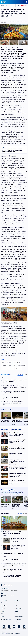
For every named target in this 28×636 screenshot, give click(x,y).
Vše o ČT (3, 622)
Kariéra (16, 614)
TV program (4, 600)
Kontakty (17, 622)
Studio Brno (17, 605)
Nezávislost (18, 368)
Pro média (17, 600)
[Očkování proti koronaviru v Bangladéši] (14, 314)
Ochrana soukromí (9, 633)
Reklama (17, 603)
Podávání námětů (19, 616)
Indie (14, 365)
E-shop (2, 616)
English (2, 633)
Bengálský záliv (21, 365)
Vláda (9, 365)
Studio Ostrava (18, 608)
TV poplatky (4, 605)
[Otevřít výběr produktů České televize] (26, 2)
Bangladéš (9, 362)
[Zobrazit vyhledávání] (23, 2)
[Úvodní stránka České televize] (7, 585)
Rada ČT (16, 611)
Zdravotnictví (17, 362)
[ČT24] (3, 2)
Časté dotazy (18, 619)
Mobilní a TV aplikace (6, 619)
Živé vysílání (4, 603)
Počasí (2, 614)
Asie (12, 368)
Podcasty (3, 611)
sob (1, 18)
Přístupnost (17, 633)
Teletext (3, 608)
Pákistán (4, 365)
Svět (3, 362)
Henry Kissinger (5, 368)
